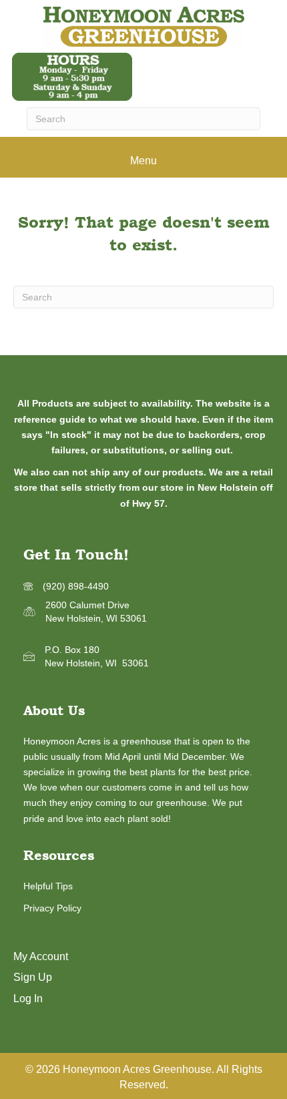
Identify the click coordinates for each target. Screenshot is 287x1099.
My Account (40, 956)
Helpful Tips (48, 886)
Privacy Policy (52, 908)
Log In (28, 998)
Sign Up (32, 977)
